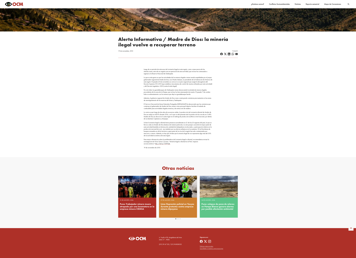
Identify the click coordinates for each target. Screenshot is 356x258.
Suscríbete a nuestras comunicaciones (211, 249)
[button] (175, 218)
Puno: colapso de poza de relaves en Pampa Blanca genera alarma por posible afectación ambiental (217, 206)
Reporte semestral (312, 4)
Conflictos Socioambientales (279, 4)
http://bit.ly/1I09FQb (162, 144)
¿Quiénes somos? (257, 4)
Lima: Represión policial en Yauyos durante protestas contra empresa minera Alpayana (177, 206)
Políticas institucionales (206, 246)
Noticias (298, 4)
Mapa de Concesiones (332, 4)
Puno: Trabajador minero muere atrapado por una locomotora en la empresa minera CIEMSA (137, 206)
